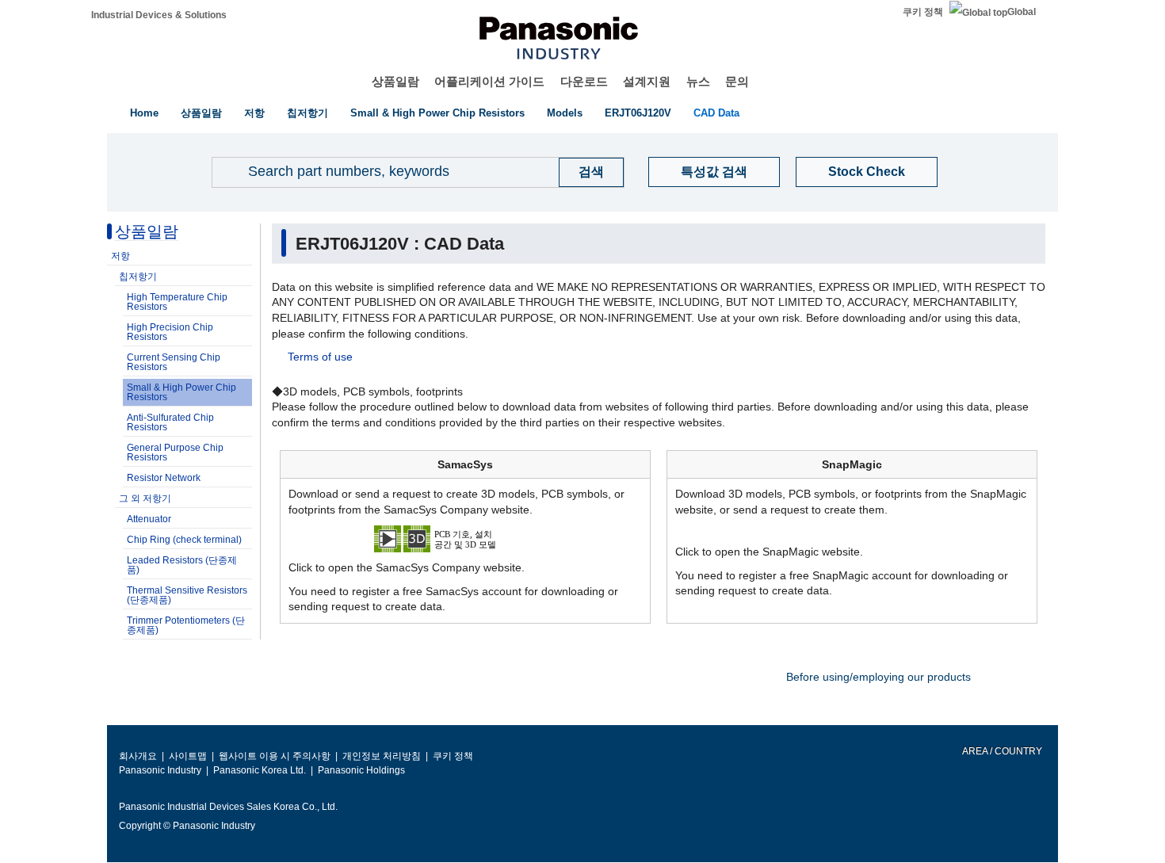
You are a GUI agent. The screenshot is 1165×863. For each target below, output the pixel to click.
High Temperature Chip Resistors (177, 302)
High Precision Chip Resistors (170, 332)
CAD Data (716, 113)
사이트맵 (188, 756)
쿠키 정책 (923, 11)
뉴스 (698, 81)
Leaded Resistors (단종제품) (182, 565)
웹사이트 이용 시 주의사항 (274, 756)
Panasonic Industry (160, 770)
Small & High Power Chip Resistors (437, 113)
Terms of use (320, 356)
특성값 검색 (714, 171)
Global (1021, 11)
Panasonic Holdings (361, 770)
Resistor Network (164, 477)
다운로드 (584, 81)
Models (564, 113)
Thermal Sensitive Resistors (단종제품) (187, 595)
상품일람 (395, 81)
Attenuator (149, 519)
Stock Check (866, 171)
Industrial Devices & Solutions (159, 15)
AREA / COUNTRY (1001, 751)
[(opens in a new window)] (465, 538)
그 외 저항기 (145, 498)
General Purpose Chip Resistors (175, 452)
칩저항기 (307, 113)
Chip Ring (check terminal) (184, 539)
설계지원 (646, 81)
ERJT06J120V (638, 113)
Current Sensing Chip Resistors (173, 362)
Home (144, 113)
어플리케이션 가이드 (489, 81)
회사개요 (138, 756)
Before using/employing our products (878, 676)
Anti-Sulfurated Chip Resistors (170, 422)
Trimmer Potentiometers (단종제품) (186, 625)
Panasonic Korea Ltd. (259, 770)
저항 (254, 113)
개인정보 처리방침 (381, 756)
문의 (737, 81)
